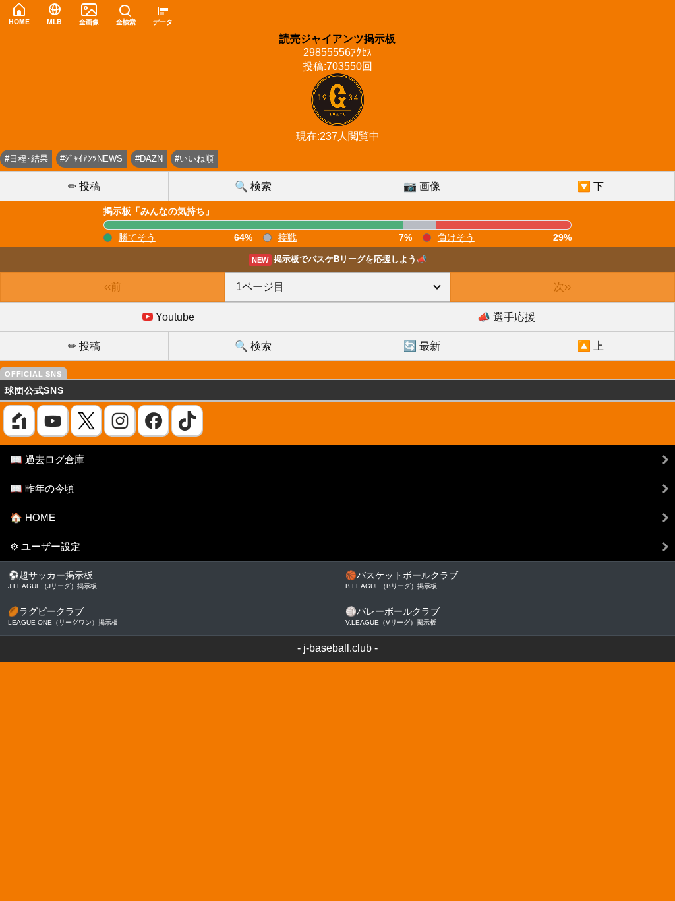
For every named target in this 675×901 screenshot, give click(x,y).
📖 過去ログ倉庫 (47, 459)
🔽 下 (590, 186)
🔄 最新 (421, 346)
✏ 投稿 (84, 186)
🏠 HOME (32, 517)
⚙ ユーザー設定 (45, 546)
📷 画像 (421, 186)
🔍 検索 (253, 186)
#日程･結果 (26, 159)
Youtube (173, 317)
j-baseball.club (337, 648)
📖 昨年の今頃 (42, 488)
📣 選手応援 (506, 317)
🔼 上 (590, 346)
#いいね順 (194, 159)
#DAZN (149, 159)
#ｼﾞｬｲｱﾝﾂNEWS (91, 159)
